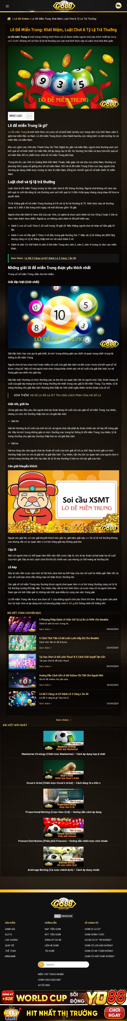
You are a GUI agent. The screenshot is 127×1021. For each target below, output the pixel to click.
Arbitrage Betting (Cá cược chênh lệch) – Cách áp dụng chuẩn (63, 869)
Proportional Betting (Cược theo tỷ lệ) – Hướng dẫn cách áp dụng (63, 812)
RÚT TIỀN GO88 (53, 934)
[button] (7, 6)
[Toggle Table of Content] (27, 116)
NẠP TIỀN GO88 (53, 929)
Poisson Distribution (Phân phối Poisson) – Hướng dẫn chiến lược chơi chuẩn (63, 841)
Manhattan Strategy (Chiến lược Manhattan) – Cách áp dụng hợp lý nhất (63, 754)
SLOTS (8, 934)
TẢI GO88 (49, 951)
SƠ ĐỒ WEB (44, 985)
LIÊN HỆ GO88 (52, 945)
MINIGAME (10, 956)
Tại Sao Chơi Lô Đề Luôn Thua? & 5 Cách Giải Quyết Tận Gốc (72, 657)
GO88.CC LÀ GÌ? (93, 929)
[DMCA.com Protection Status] (63, 916)
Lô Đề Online (21, 18)
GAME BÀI (10, 929)
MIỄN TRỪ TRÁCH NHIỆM (51, 974)
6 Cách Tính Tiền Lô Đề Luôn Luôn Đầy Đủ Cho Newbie (69, 638)
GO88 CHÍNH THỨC (94, 934)
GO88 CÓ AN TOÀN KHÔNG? (99, 951)
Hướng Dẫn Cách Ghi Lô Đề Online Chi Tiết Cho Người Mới (71, 675)
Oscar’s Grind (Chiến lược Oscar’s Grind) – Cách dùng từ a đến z (63, 783)
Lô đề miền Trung (17, 132)
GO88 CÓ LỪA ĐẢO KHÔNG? (99, 945)
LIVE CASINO (11, 940)
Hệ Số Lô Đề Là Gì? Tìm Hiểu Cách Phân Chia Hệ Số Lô (65, 395)
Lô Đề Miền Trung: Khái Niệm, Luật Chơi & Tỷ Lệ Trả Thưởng (64, 18)
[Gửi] (41, 964)
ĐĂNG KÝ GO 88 (53, 940)
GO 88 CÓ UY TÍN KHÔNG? (98, 940)
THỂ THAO (10, 951)
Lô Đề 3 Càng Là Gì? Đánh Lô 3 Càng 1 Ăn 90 (63, 694)
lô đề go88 (72, 603)
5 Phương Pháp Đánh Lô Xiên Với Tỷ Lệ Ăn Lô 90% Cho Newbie (73, 619)
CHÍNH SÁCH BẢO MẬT (49, 980)
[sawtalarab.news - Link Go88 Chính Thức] (64, 5)
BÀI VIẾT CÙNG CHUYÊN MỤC (27, 613)
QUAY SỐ (9, 945)
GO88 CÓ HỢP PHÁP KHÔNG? (100, 956)
